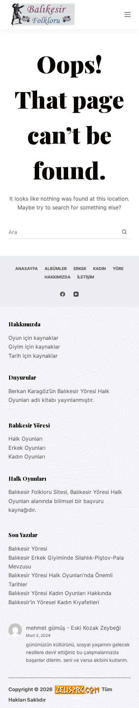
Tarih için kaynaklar (33, 355)
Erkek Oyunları (27, 447)
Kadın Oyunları (26, 456)
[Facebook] (62, 294)
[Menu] (127, 14)
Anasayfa (26, 268)
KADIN (99, 268)
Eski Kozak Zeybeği (96, 627)
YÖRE (118, 268)
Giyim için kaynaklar (34, 346)
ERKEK (80, 268)
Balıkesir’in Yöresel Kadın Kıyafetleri (53, 602)
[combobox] (63, 232)
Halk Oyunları (25, 438)
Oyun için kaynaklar (33, 337)
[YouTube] (76, 294)
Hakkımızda (58, 276)
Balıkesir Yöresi (27, 548)
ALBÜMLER (56, 268)
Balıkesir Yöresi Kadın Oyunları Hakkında (59, 593)
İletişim (85, 276)
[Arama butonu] (124, 232)
